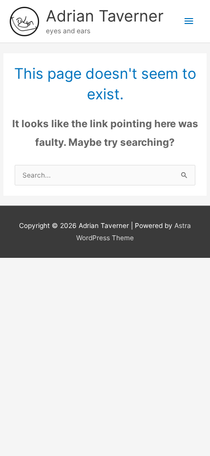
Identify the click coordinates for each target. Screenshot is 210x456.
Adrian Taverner (105, 15)
